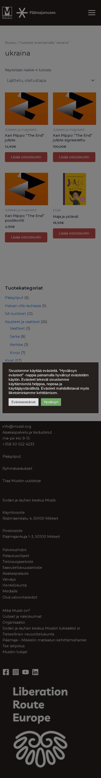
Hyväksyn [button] (51, 402)
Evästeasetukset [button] (24, 402)
